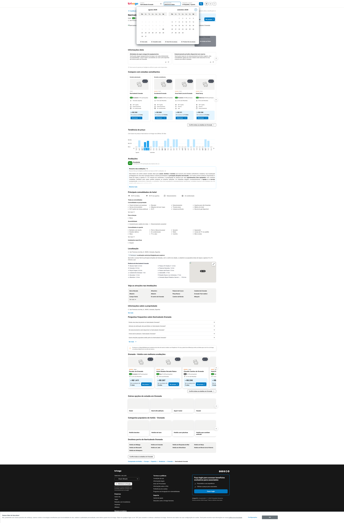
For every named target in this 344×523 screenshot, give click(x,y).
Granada (170, 461)
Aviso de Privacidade (159, 483)
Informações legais (158, 481)
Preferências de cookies (160, 489)
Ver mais (130, 212)
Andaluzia (162, 461)
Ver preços (208, 19)
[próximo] (196, 10)
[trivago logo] (133, 3)
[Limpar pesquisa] (161, 3)
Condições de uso (158, 478)
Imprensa (117, 504)
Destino (142, 3)
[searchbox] (151, 4)
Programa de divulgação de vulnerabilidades (166, 491)
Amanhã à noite (157, 41)
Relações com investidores (122, 502)
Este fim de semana (172, 41)
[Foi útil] (166, 62)
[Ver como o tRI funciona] (158, 164)
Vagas (116, 499)
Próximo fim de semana (189, 41)
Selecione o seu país (120, 475)
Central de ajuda (158, 498)
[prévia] (134, 148)
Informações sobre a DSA (160, 486)
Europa (146, 461)
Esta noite (144, 41)
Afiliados (116, 507)
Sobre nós (117, 496)
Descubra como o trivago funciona (163, 500)
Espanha (153, 461)
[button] (151, 4)
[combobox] (151, 3)
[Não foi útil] (168, 62)
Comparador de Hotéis (135, 461)
